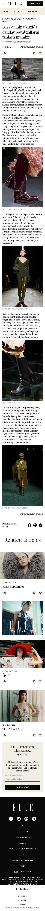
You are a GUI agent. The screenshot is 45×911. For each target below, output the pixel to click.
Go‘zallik (18, 11)
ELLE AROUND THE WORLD (22, 860)
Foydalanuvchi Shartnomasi (22, 849)
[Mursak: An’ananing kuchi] (22, 618)
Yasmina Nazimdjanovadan (31, 47)
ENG (29, 871)
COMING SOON (35, 4)
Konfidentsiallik (22, 837)
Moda (5, 11)
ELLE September (13, 586)
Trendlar (18, 18)
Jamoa (22, 826)
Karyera (22, 843)
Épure (6, 675)
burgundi (6, 231)
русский (22, 900)
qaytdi (27, 226)
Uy (3, 18)
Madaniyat (33, 11)
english (22, 904)
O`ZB (16, 871)
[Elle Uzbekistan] (12, 3)
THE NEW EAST (12, 729)
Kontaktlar (22, 831)
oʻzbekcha (22, 896)
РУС (23, 871)
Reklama (23, 855)
